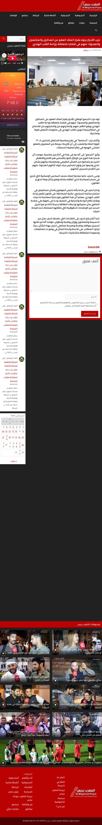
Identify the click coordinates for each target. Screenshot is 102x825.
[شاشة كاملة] (2, 63)
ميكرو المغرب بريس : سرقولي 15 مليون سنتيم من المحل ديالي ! (82, 733)
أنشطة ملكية (50, 15)
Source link (94, 247)
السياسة (93, 23)
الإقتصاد (13, 15)
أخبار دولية (65, 15)
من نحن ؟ (60, 806)
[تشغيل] (22, 63)
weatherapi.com (13, 125)
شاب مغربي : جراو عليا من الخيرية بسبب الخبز (28, 652)
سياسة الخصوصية (60, 800)
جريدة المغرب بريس (91, 252)
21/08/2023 (96, 714)
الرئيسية (93, 15)
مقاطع (71, 23)
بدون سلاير (13, 792)
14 (3, 432)
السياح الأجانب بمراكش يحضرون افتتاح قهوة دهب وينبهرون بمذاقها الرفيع (28, 733)
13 (6, 432)
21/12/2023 (96, 632)
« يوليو (14, 461)
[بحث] (3, 39)
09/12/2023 (96, 687)
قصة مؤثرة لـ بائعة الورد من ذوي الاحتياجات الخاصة (80, 705)
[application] (13, 58)
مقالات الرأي (12, 809)
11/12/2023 (43, 632)
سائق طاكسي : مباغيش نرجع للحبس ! (83, 680)
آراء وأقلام (27, 778)
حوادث (82, 23)
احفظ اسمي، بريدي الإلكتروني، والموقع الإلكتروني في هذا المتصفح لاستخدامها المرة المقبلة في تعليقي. (68, 304)
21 (3, 438)
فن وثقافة (58, 23)
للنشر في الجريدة (61, 784)
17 (16, 438)
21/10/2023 (43, 687)
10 (16, 432)
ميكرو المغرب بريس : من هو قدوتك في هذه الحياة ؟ (28, 705)
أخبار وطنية (80, 15)
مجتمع (25, 15)
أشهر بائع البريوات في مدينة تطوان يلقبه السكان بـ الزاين (30, 678)
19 (10, 438)
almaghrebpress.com (31, 821)
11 (13, 432)
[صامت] (5, 63)
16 (19, 438)
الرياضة (36, 15)
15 (23, 438)
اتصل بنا (61, 777)
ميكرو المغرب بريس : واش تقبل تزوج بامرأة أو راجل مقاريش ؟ (81, 651)
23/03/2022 (96, 742)
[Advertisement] (13, 539)
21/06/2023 (43, 714)
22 (23, 445)
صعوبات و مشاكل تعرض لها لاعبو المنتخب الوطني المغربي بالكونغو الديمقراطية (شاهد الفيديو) (55, 762)
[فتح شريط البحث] (96, 30)
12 (10, 432)
